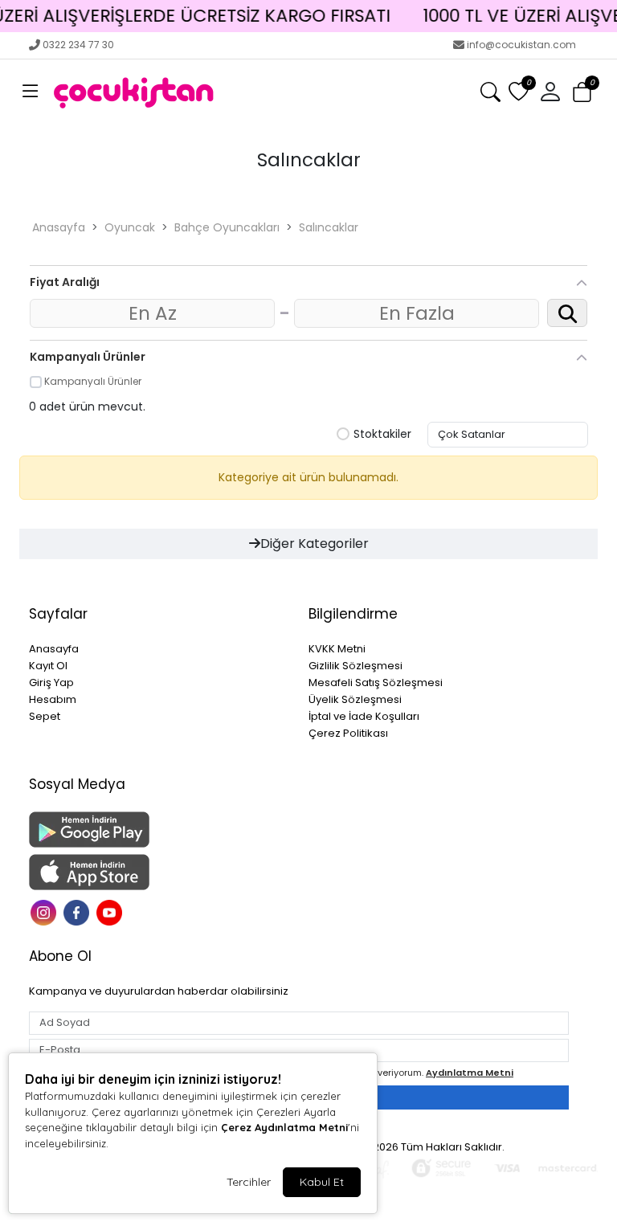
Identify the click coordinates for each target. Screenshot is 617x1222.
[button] (30, 92)
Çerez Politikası (348, 733)
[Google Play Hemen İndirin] (159, 829)
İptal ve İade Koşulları (363, 716)
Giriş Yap (51, 682)
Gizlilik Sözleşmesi (355, 665)
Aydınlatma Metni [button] (469, 1072)
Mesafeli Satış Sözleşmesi (375, 682)
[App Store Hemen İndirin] (159, 872)
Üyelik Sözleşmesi (355, 699)
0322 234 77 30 (78, 44)
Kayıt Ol (48, 665)
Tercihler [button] (249, 1182)
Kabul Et (322, 1182)
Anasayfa (58, 227)
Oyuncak (129, 227)
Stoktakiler (382, 434)
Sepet (44, 716)
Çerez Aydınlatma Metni (284, 1127)
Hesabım (52, 699)
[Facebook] (78, 911)
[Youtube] (111, 911)
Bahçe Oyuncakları (227, 227)
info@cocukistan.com (521, 44)
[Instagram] (45, 911)
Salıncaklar (328, 227)
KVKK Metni (337, 648)
